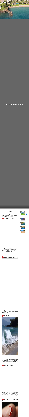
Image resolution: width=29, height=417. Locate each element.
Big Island (24, 3)
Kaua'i (17, 1)
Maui (25, 1)
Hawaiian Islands (4, 2)
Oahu (21, 1)
